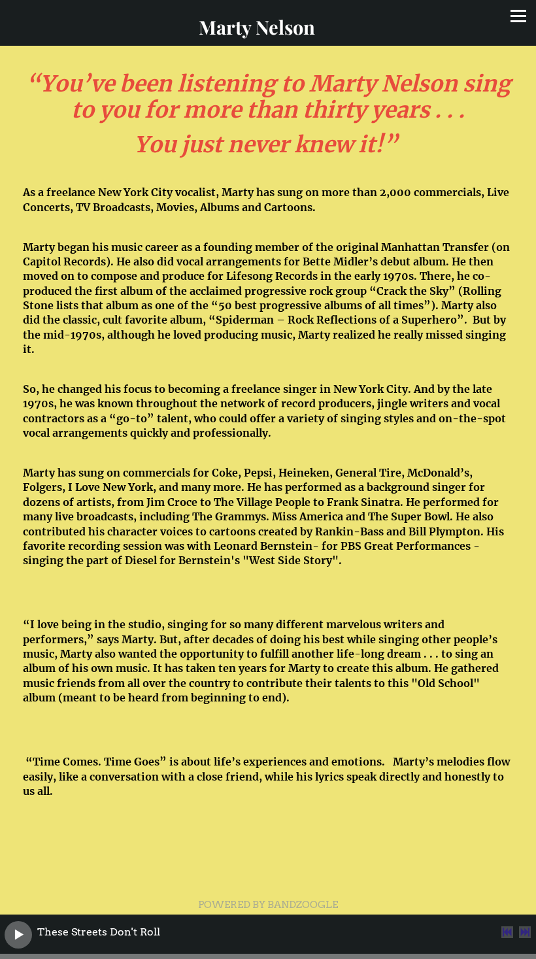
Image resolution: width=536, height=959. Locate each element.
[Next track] (525, 932)
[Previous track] (507, 932)
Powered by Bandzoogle (268, 905)
